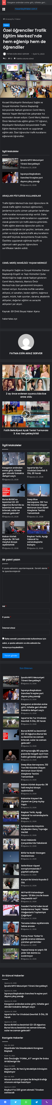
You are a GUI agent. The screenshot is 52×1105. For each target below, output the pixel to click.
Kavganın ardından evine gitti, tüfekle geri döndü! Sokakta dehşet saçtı (13, 471)
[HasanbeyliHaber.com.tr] (26, 8)
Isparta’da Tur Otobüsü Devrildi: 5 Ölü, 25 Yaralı (37, 470)
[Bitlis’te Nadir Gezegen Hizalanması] (11, 856)
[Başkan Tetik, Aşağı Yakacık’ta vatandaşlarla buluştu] (38, 527)
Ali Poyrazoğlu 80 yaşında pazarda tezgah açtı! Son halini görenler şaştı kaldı (34, 753)
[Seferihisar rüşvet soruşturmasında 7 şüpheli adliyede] (11, 869)
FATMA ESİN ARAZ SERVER (18, 54)
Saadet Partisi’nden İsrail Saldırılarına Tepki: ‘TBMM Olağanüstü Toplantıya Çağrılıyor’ (34, 911)
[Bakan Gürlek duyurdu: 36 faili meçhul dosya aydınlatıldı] (13, 527)
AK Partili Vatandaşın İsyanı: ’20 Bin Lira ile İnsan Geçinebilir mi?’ (35, 895)
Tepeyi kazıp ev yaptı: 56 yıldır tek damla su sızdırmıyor (34, 952)
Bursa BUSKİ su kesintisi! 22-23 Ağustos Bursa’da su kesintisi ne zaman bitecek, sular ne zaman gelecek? (13, 506)
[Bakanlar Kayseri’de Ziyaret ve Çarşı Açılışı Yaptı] (11, 802)
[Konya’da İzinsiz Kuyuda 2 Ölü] (11, 883)
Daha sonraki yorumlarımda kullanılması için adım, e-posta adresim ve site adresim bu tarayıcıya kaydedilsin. (24, 643)
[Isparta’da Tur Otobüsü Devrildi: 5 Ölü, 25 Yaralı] (38, 458)
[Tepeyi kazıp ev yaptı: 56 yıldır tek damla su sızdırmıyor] (11, 953)
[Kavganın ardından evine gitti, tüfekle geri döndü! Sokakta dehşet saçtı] (13, 458)
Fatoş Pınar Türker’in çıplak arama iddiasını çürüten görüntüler (33, 939)
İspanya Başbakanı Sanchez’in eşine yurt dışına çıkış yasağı (31, 177)
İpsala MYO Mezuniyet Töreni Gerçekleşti (32, 679)
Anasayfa (9, 19)
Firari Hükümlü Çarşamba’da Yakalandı (34, 841)
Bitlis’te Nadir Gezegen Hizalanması (33, 854)
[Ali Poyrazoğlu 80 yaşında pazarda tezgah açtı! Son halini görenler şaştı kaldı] (11, 754)
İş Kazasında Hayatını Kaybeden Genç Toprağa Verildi (34, 829)
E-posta (6, 617)
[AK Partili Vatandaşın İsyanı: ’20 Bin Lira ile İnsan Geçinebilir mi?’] (11, 896)
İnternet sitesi (8, 628)
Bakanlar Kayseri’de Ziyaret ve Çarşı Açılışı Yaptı (32, 801)
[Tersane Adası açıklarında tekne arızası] (11, 927)
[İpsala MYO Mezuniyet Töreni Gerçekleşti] (10, 163)
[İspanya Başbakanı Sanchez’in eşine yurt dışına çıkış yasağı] (10, 177)
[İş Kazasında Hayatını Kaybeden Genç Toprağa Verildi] (11, 830)
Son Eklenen (26, 668)
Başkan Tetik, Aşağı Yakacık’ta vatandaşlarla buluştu (37, 540)
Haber (18, 19)
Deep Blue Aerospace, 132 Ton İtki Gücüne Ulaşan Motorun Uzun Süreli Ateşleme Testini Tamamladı (37, 506)
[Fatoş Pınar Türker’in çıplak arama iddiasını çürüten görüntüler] (11, 940)
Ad (4, 606)
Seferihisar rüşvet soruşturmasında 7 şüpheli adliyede (31, 868)
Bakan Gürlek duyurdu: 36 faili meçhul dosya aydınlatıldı (10, 540)
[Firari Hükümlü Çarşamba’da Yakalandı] (11, 844)
